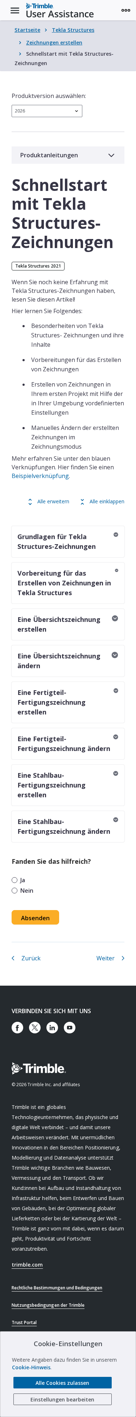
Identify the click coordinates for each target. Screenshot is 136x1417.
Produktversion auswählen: (49, 96)
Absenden (35, 918)
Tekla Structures (73, 29)
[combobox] (47, 111)
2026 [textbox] (20, 111)
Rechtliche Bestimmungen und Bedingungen (57, 1288)
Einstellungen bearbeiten (62, 1399)
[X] (35, 1027)
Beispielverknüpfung (40, 476)
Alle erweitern (53, 501)
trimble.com (27, 1264)
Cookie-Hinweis (31, 1367)
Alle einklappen (107, 501)
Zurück (31, 958)
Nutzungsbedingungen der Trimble (48, 1305)
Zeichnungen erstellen (54, 42)
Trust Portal (24, 1322)
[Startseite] (60, 10)
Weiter (105, 958)
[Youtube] (69, 1027)
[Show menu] (125, 10)
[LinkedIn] (52, 1027)
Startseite (27, 29)
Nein (26, 891)
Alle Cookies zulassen (62, 1382)
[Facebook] (17, 1027)
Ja (22, 880)
